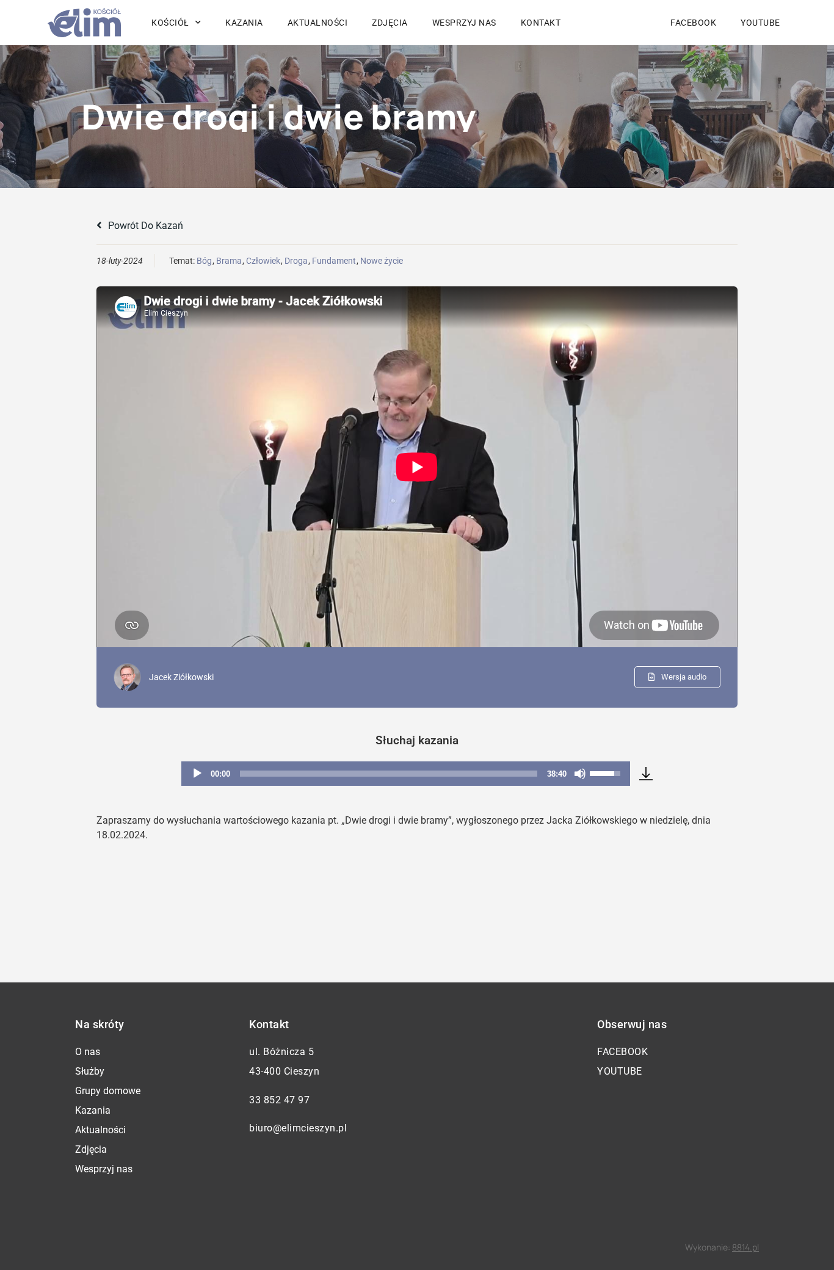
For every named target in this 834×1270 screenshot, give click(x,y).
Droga (296, 261)
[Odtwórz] (197, 773)
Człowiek (263, 261)
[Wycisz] (580, 773)
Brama (229, 261)
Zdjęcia (390, 22)
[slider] (388, 774)
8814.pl (745, 1247)
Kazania (244, 22)
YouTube (760, 22)
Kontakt (541, 22)
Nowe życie (381, 261)
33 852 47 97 (279, 1100)
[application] (405, 773)
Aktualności (318, 22)
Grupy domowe (107, 1091)
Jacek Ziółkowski (181, 677)
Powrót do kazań (144, 225)
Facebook (693, 22)
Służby (89, 1071)
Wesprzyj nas (464, 22)
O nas (87, 1052)
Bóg (204, 261)
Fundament (334, 261)
